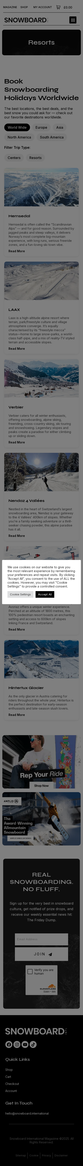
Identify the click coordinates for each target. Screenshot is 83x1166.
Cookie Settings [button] (20, 594)
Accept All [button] (45, 594)
